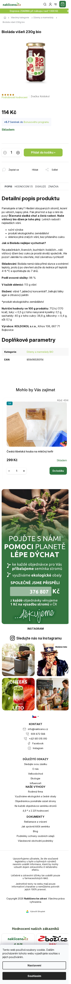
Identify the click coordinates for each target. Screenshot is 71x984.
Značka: (40, 96)
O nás (35, 768)
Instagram (38, 748)
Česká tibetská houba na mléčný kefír (30, 451)
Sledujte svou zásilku (35, 764)
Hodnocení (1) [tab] (24, 186)
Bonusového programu (36, 122)
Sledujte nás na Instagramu (39, 638)
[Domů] (6, 18)
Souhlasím (34, 976)
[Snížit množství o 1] (5, 152)
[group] (35, 438)
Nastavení (34, 965)
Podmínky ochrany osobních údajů (35, 836)
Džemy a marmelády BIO (40, 351)
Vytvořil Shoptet (37, 911)
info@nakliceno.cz (38, 729)
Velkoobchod (35, 773)
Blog (35, 831)
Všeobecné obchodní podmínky (35, 840)
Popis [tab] (8, 186)
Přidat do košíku (42, 152)
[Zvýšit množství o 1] (18, 152)
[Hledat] (45, 4)
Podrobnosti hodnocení (14, 97)
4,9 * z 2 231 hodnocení (36, 810)
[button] (36, 468)
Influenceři (35, 783)
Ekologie (35, 778)
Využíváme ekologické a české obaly (35, 796)
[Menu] (55, 4)
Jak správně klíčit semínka (35, 826)
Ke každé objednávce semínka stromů (35, 806)
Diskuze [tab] (40, 186)
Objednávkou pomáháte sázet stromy (35, 801)
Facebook (38, 743)
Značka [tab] (53, 186)
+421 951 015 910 (38, 738)
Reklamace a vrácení (35, 821)
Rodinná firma (35, 791)
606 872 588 (38, 733)
